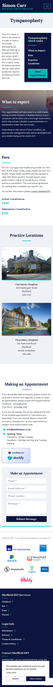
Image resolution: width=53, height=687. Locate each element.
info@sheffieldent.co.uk (18, 429)
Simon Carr (17, 6)
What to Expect (36, 50)
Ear (3, 606)
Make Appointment (37, 73)
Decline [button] (15, 679)
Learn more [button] (11, 672)
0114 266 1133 (20, 407)
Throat (5, 614)
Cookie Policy (9, 643)
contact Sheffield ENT (41, 191)
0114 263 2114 (19, 403)
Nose (4, 610)
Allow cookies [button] (36, 679)
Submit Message (26, 518)
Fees (30, 55)
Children (6, 601)
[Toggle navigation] (47, 6)
